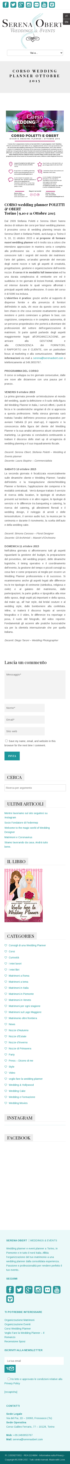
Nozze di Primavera (20, 1048)
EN (66, 22)
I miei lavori (15, 963)
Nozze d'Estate (17, 1036)
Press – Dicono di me (21, 1060)
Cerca (14, 777)
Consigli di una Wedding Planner (27, 945)
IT (66, 16)
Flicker (36, 5)
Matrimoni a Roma (19, 975)
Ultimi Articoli (25, 804)
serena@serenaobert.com (48, 358)
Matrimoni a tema (18, 981)
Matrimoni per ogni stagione (24, 1006)
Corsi (12, 951)
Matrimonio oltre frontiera (23, 1018)
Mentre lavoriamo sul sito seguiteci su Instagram (26, 815)
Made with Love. (57, 1459)
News (12, 1024)
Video (12, 1072)
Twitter (13, 5)
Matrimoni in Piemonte (21, 993)
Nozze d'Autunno (19, 1030)
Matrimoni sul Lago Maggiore (25, 1012)
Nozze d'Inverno (18, 1042)
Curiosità (14, 957)
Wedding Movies (18, 1103)
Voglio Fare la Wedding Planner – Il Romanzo (24, 1335)
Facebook (6, 5)
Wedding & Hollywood (21, 1084)
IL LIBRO (16, 861)
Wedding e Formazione (22, 1097)
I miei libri (14, 969)
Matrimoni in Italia (19, 987)
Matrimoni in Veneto (20, 1000)
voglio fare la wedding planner (26, 1078)
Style (11, 1066)
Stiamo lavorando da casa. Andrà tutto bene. (26, 844)
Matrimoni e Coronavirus (18, 837)
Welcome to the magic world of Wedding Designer (27, 830)
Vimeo (52, 5)
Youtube (44, 5)
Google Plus (21, 5)
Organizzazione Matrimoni (19, 1320)
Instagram (29, 5)
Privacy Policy (12, 1383)
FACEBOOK (18, 1138)
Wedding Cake (17, 1091)
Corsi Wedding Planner (17, 1328)
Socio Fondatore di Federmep (21, 822)
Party (12, 1054)
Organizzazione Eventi (17, 1324)
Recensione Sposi (14, 1341)
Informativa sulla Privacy (51, 1455)
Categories (20, 936)
